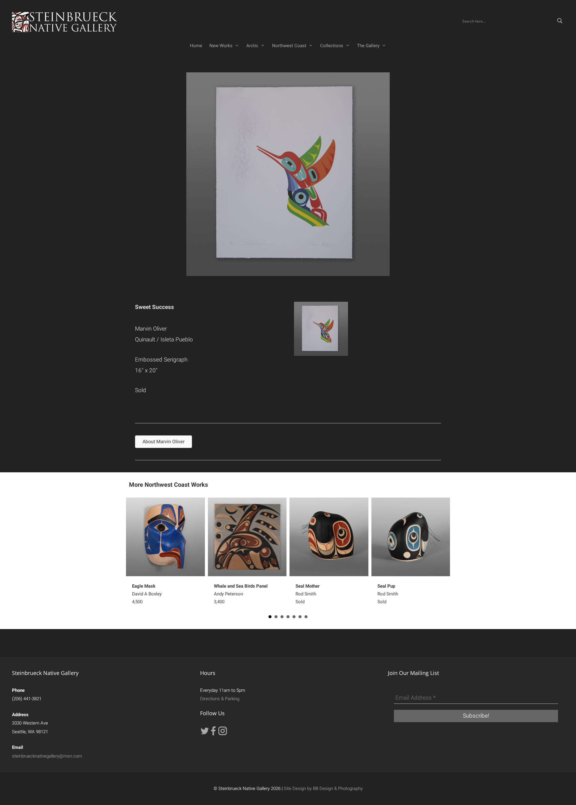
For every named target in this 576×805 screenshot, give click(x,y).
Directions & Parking (219, 698)
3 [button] (282, 616)
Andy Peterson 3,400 (241, 594)
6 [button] (300, 616)
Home (196, 45)
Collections (331, 45)
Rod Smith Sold (308, 594)
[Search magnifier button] (560, 21)
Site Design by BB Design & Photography (323, 788)
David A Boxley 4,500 (147, 594)
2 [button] (276, 616)
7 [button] (306, 616)
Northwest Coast (289, 45)
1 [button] (270, 616)
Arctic (252, 45)
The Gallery (368, 45)
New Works (220, 45)
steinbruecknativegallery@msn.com (47, 756)
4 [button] (288, 616)
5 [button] (294, 616)
